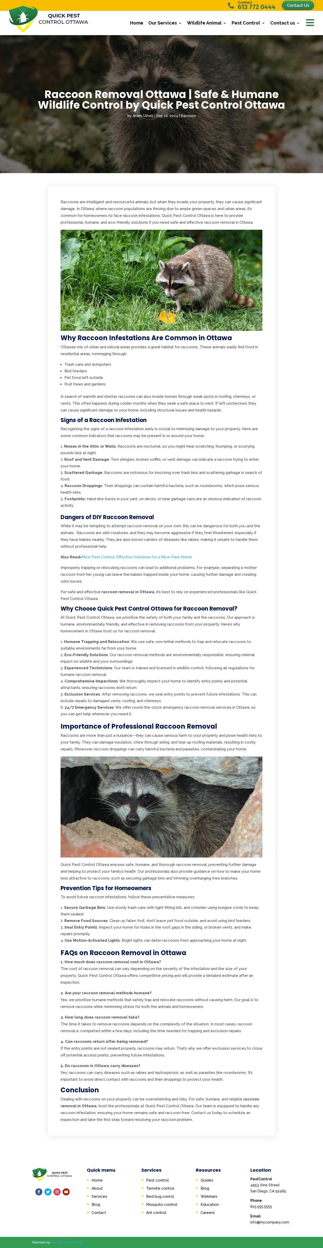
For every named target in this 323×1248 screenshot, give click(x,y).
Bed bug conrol (160, 1196)
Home (136, 23)
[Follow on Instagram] (57, 1191)
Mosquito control (161, 1204)
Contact (99, 1212)
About (97, 1188)
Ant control (156, 1212)
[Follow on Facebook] (38, 1191)
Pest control (157, 1180)
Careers (208, 1212)
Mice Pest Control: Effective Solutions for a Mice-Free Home (137, 557)
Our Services (162, 23)
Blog (96, 1204)
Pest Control (246, 23)
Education (210, 1204)
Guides (207, 1180)
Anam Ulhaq (143, 116)
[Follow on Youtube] (66, 1191)
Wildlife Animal (204, 23)
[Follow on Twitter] (47, 1191)
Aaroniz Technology (67, 1242)
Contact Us (298, 5)
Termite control (160, 1188)
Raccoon (188, 116)
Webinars (209, 1196)
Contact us (282, 23)
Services (99, 1196)
